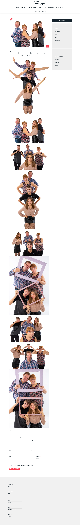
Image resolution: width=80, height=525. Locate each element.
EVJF (55, 50)
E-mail (31, 450)
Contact (44, 11)
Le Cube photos (32, 7)
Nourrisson (57, 68)
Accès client (51, 7)
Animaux (56, 28)
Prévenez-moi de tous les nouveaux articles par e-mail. (21, 465)
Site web (10, 456)
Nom (10, 450)
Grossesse (57, 59)
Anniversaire (57, 31)
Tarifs (40, 7)
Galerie (44, 7)
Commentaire (12, 443)
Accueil (17, 7)
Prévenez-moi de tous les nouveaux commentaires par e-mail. (22, 462)
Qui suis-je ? (24, 7)
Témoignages (37, 11)
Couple (56, 37)
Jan (47, 46)
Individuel (57, 62)
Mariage (56, 65)
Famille (12, 49)
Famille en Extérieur (59, 56)
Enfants (56, 46)
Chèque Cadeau (59, 7)
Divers (56, 43)
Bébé (56, 34)
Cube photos (57, 40)
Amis (55, 25)
